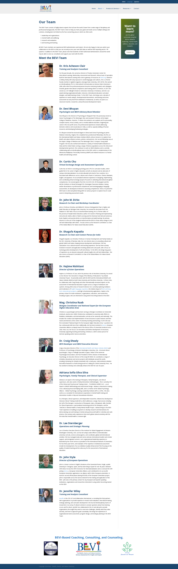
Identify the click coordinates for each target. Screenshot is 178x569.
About (100, 8)
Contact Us (130, 52)
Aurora (104, 325)
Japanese (136, 2)
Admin (123, 2)
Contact (136, 8)
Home (94, 8)
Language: (130, 2)
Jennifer (61, 498)
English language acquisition (79, 289)
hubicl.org (103, 77)
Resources (126, 8)
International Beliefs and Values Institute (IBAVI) (93, 348)
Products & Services (112, 8)
